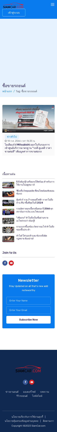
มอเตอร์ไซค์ (29, 391)
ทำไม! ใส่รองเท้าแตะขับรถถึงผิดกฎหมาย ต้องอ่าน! (31, 237)
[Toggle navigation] (53, 4)
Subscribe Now (28, 319)
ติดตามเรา (48, 421)
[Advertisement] (28, 53)
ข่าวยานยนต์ (12, 391)
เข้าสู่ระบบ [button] (14, 12)
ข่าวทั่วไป (12, 136)
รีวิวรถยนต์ (22, 396)
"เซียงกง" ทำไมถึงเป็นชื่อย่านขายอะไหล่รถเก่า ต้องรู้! (32, 219)
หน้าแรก (7, 91)
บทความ (44, 391)
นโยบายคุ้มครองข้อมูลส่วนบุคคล (21, 421)
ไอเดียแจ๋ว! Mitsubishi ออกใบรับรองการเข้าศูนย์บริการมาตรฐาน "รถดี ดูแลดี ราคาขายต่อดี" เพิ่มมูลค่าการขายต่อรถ (28, 148)
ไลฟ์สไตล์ (37, 396)
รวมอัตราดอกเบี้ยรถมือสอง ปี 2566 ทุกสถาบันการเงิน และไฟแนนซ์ (34, 210)
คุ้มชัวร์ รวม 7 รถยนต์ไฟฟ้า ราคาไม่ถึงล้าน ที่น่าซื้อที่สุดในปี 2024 (34, 201)
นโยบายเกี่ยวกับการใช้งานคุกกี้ (27, 416)
